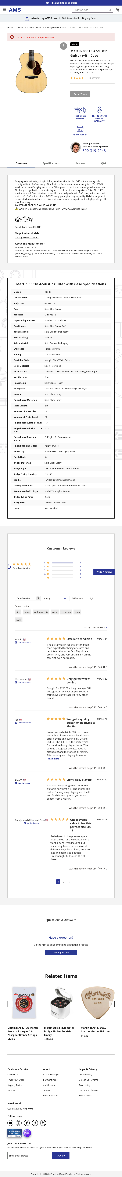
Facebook (27, 1123)
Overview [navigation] (21, 163)
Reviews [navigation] (80, 163)
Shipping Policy (14, 1085)
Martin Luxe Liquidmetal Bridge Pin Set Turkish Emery (59, 1031)
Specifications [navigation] (51, 163)
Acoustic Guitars (34, 27)
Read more (53, 758)
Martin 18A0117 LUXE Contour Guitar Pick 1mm (96, 1029)
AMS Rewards (50, 1085)
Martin (75, 44)
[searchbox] (25, 598)
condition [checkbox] (66, 612)
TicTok (35, 1123)
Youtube (10, 1123)
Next (112, 1004)
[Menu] (5, 10)
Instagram (19, 1123)
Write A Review (104, 571)
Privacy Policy (85, 1074)
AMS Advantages (51, 1074)
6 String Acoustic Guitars (55, 27)
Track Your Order (15, 1079)
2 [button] (63, 881)
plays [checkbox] (77, 612)
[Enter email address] (32, 1155)
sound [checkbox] (27, 612)
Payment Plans (50, 1079)
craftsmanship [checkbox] (41, 612)
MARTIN (37, 227)
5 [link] (85, 78)
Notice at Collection (88, 1090)
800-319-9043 (94, 150)
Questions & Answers (61, 920)
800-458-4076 (25, 1108)
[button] (117, 10)
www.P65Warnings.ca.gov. (74, 208)
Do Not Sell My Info (88, 1079)
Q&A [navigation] (104, 163)
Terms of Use (85, 1095)
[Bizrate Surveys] (17, 1135)
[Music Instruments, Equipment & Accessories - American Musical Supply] (15, 10)
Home (10, 27)
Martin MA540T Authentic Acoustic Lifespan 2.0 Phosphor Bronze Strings (22, 1031)
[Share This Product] (63, 46)
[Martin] (24, 224)
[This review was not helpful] (104, 667)
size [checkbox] (18, 612)
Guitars (20, 27)
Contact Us (12, 1074)
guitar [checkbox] (55, 612)
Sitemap (47, 1090)
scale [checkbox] (18, 620)
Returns (11, 1090)
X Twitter (43, 1123)
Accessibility (84, 1085)
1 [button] (58, 881)
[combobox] (92, 10)
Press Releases (50, 1095)
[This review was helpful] (99, 667)
